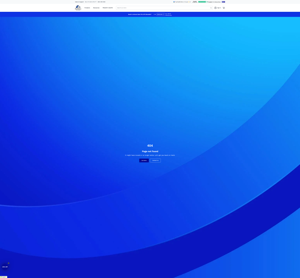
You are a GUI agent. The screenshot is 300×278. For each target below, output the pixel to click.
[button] (5, 267)
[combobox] (164, 8)
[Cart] (223, 8)
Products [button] (87, 8)
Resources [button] (96, 8)
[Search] (211, 8)
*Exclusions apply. (168, 15)
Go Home (144, 160)
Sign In (219, 8)
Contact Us (155, 160)
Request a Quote (108, 7)
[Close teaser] (8, 263)
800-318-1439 (101, 2)
